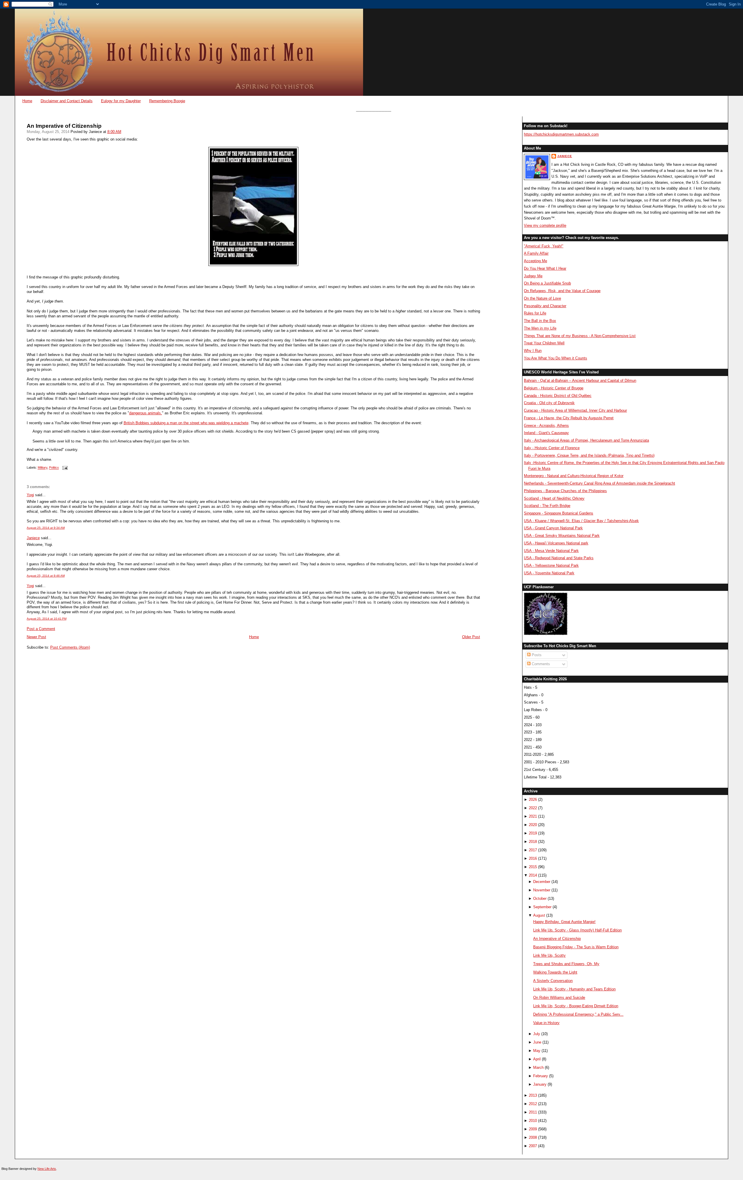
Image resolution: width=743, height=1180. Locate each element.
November (541, 890)
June (537, 1042)
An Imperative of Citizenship (64, 126)
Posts (536, 655)
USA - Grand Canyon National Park (553, 528)
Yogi (30, 495)
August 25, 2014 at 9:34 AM (46, 527)
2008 (533, 1137)
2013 (533, 1095)
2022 (533, 808)
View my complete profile (545, 225)
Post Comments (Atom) (70, 647)
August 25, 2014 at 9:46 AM (46, 575)
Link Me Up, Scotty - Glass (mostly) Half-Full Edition (577, 930)
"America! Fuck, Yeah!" (543, 246)
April (537, 1059)
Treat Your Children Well (544, 343)
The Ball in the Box (540, 321)
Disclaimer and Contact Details (67, 101)
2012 (533, 1104)
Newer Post (36, 637)
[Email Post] (64, 468)
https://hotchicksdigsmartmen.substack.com (561, 134)
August (539, 915)
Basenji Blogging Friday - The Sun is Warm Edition (575, 947)
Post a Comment (41, 629)
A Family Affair (536, 253)
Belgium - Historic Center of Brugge (553, 388)
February (540, 1076)
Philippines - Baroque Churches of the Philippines (565, 491)
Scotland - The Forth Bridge (547, 505)
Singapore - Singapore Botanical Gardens (558, 513)
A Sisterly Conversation (553, 980)
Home (27, 101)
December (541, 881)
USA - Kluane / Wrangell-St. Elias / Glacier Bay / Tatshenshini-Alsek (581, 521)
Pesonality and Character (545, 306)
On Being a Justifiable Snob (547, 283)
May (536, 1050)
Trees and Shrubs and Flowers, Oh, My (566, 964)
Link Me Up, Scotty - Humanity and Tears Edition (574, 989)
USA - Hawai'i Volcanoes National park (556, 543)
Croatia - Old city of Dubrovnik (549, 403)
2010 (533, 1120)
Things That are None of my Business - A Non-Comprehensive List (580, 336)
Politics (54, 468)
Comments (540, 664)
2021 (533, 816)
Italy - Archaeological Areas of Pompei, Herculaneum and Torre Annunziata (586, 440)
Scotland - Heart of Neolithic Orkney (554, 498)
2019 (533, 833)
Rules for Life (535, 313)
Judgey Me (533, 276)
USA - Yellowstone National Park (551, 565)
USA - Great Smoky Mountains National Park (562, 535)
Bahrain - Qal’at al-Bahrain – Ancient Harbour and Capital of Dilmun (580, 380)
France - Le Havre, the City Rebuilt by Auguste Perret (569, 418)
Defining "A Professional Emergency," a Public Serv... (578, 1014)
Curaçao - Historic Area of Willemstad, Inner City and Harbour (575, 410)
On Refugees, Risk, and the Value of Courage (562, 291)
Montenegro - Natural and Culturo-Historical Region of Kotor (573, 476)
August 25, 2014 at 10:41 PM (46, 618)
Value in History (546, 1023)
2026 (533, 799)
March (538, 1067)
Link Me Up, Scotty (549, 955)
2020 (533, 825)
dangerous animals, (145, 413)
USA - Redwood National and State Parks (559, 558)
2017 (533, 850)
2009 (533, 1129)
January (540, 1084)
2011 (533, 1112)
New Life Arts (46, 1168)
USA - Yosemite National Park (549, 573)
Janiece (33, 538)
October (540, 898)
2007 (533, 1146)
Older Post (471, 637)
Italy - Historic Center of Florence (552, 448)
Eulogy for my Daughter (121, 101)
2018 (533, 841)
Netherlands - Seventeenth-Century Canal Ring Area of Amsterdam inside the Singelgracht (599, 483)
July (536, 1034)
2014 (533, 875)
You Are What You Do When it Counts (555, 358)
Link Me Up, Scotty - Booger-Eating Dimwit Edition (575, 1006)
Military (42, 468)
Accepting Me (535, 261)
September (542, 907)
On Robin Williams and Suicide (559, 997)
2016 (533, 858)
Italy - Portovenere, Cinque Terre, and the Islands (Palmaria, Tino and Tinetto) (589, 455)
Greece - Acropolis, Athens (546, 425)
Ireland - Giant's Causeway (546, 433)
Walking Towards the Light (555, 972)
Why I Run (533, 350)
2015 (533, 867)
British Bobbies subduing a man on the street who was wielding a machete (186, 423)
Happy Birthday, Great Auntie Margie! (564, 922)
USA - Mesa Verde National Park (551, 550)
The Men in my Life (540, 328)
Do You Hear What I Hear (545, 268)
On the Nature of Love (542, 298)
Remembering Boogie (167, 101)
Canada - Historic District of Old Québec (557, 395)
